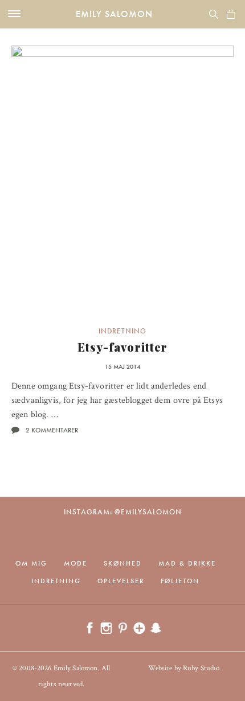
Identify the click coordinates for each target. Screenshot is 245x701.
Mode (75, 563)
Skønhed (123, 563)
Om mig (31, 563)
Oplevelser (120, 580)
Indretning (122, 331)
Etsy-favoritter (122, 346)
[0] (230, 14)
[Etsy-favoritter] (122, 182)
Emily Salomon (114, 14)
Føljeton (180, 580)
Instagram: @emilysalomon (123, 512)
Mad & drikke (187, 563)
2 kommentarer (52, 430)
